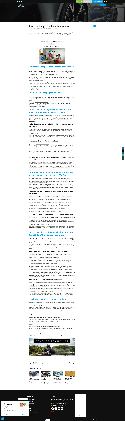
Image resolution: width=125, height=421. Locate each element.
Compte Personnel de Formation (37, 178)
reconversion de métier (52, 74)
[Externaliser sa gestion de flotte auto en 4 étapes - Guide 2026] (58, 373)
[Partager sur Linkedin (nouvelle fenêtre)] (123, 153)
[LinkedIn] (19, 1)
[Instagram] (62, 408)
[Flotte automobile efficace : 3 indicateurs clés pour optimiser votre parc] (34, 373)
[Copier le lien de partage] (123, 159)
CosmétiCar (54, 238)
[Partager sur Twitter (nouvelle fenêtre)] (123, 151)
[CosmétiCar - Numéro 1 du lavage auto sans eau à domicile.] (21, 5)
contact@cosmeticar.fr (58, 405)
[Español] (106, 1)
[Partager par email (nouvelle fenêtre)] (123, 157)
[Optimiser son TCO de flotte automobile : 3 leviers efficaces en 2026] (46, 373)
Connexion (95, 419)
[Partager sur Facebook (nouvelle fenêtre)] (123, 148)
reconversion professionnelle (41, 102)
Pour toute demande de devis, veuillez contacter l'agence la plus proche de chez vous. (62, 400)
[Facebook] (17, 1)
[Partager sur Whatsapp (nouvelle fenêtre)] (123, 155)
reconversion (32, 100)
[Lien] (52, 347)
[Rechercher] (94, 26)
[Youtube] (21, 1)
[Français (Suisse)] (104, 1)
